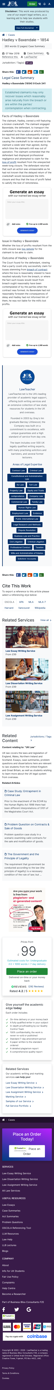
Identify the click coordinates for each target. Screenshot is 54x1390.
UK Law (29, 63)
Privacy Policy (8, 1368)
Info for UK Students (13, 1270)
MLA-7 (42, 601)
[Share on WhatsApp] (41, 72)
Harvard (9, 607)
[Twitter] (17, 1309)
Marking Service (15, 1096)
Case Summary (35, 53)
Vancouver (24, 607)
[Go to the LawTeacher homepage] (13, 3)
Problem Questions (12, 1222)
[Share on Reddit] (30, 72)
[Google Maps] (29, 1309)
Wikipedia (40, 607)
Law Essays (8, 1204)
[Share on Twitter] (24, 72)
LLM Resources (10, 1233)
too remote (28, 248)
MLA (31, 601)
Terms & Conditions (10, 1373)
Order (32, 3)
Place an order (27, 971)
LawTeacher (30, 56)
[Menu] (4, 4)
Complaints (8, 1282)
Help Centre (8, 1288)
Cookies (5, 1378)
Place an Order (31, 1151)
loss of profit (9, 162)
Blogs (5, 1250)
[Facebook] (4, 1309)
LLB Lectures (9, 1245)
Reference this (10, 56)
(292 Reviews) (36, 986)
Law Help (7, 1239)
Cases (11, 34)
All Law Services (11, 1190)
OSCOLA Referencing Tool (16, 1227)
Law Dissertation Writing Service (24, 1087)
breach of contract (37, 269)
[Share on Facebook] (18, 72)
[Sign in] (49, 4)
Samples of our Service (19, 1101)
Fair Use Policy (10, 1276)
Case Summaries (11, 1210)
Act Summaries (10, 1216)
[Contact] (39, 4)
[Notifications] (44, 4)
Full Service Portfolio (17, 1105)
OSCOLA (9, 601)
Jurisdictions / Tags (40, 736)
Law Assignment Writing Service (23, 1092)
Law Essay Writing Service (20, 1082)
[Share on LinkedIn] (35, 72)
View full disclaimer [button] (25, 28)
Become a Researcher (14, 1294)
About (5, 1265)
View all (45, 620)
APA (21, 601)
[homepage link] (3, 34)
